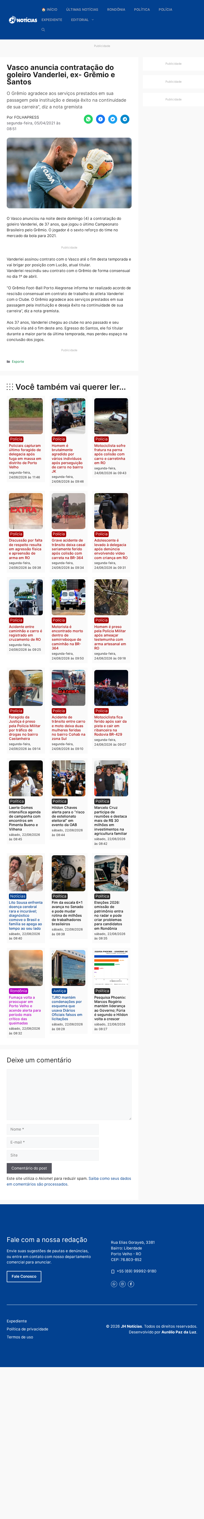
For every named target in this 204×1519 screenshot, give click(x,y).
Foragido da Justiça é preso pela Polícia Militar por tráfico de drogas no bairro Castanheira (25, 728)
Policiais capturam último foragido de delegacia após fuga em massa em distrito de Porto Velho (25, 456)
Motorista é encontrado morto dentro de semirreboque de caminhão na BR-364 (67, 637)
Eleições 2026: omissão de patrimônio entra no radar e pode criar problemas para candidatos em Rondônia (108, 915)
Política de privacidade (27, 1329)
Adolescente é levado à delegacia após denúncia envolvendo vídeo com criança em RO (111, 549)
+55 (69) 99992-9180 (136, 1271)
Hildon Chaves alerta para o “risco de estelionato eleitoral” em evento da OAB (68, 816)
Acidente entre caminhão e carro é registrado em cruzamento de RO (25, 633)
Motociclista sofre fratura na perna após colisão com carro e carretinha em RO (109, 454)
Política (142, 9)
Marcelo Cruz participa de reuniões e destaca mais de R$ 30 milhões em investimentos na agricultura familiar (110, 820)
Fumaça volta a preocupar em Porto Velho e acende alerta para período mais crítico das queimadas (25, 1010)
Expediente (52, 20)
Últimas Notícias (82, 9)
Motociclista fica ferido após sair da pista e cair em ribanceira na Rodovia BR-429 (110, 725)
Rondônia (116, 9)
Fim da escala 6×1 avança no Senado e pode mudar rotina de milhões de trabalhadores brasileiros (67, 913)
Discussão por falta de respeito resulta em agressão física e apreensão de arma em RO (25, 549)
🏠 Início (49, 9)
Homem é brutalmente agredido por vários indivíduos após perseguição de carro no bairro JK (67, 458)
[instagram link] (122, 1284)
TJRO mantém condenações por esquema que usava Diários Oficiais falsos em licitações (67, 1008)
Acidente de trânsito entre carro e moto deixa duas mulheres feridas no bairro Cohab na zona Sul (68, 728)
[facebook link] (131, 1284)
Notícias (17, 896)
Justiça (59, 990)
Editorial (80, 20)
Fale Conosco (24, 1276)
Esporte (18, 361)
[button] (43, 30)
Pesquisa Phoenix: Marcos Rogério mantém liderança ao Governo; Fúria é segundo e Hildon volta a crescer (111, 1008)
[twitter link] (114, 1284)
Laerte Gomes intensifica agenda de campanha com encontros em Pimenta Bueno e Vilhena (25, 818)
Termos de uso (20, 1337)
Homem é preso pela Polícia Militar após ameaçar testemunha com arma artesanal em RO (110, 637)
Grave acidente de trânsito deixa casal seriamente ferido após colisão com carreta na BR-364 (68, 549)
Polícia (165, 9)
